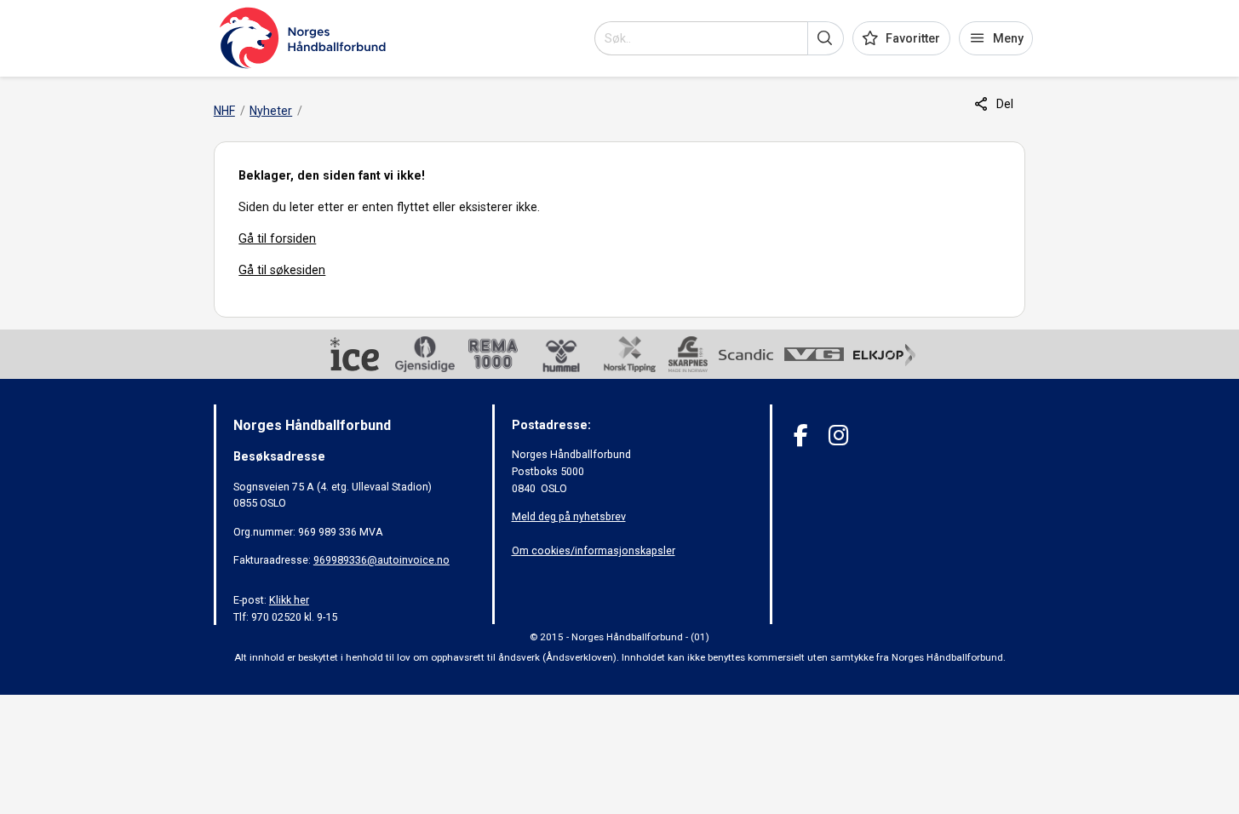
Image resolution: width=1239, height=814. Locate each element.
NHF (224, 111)
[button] (825, 38)
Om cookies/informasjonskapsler (593, 550)
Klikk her (289, 599)
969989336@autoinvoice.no (381, 559)
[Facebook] (800, 435)
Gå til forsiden (277, 238)
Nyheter (271, 111)
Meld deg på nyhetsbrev (569, 516)
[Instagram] (838, 435)
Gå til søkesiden (281, 270)
